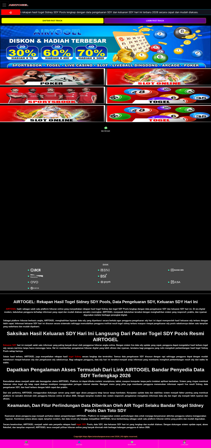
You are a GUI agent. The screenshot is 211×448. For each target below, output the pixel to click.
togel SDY (81, 424)
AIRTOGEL (11, 309)
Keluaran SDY (9, 345)
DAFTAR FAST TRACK (52, 21)
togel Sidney (75, 356)
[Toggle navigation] (4, 5)
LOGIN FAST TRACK (155, 21)
